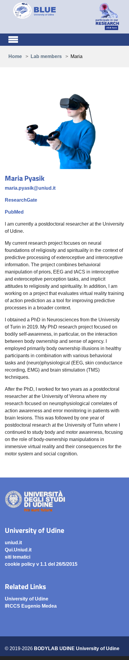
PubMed (14, 212)
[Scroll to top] (117, 648)
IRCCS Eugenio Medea (31, 606)
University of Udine (26, 598)
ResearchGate (21, 200)
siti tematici (17, 556)
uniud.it (13, 542)
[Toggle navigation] (13, 39)
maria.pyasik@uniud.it (30, 188)
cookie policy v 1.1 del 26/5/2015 (41, 564)
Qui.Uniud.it (18, 549)
